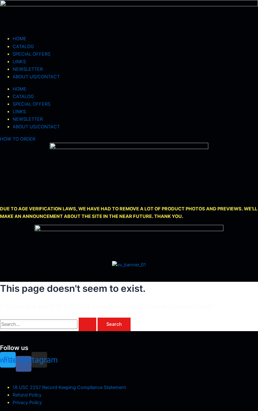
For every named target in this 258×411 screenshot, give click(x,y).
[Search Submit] (87, 324)
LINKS (19, 61)
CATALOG (23, 46)
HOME (19, 39)
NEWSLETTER (28, 69)
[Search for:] (49, 324)
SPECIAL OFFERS (31, 54)
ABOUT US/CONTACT (36, 77)
